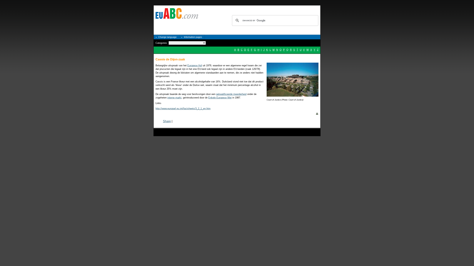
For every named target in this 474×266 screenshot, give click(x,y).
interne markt (174, 97)
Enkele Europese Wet (220, 97)
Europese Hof (194, 65)
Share (167, 121)
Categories (161, 43)
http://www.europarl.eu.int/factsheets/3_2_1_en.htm (183, 108)
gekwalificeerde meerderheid (231, 94)
